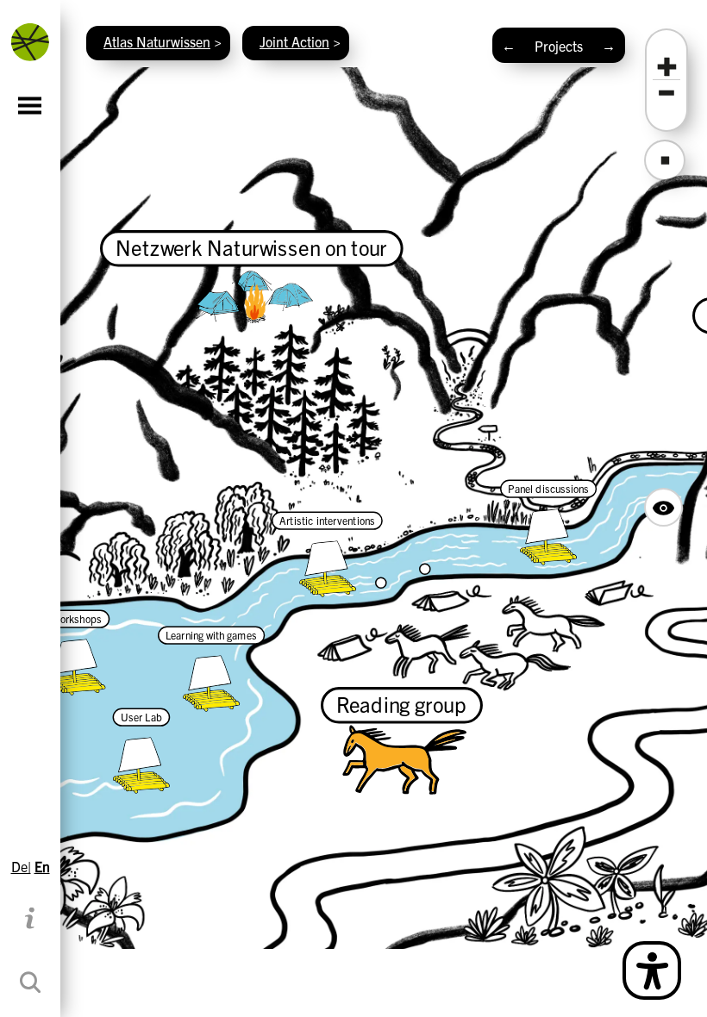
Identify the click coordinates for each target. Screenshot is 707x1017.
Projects (559, 45)
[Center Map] (664, 160)
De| (21, 866)
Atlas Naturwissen (156, 41)
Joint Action (294, 41)
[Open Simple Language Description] (652, 970)
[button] (666, 67)
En (42, 866)
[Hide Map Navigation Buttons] (663, 507)
